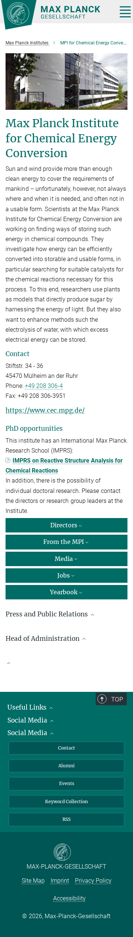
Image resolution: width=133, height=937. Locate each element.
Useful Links (27, 707)
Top (117, 699)
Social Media (28, 720)
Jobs (63, 575)
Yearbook (64, 592)
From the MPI (63, 541)
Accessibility (69, 898)
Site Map (33, 880)
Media (64, 558)
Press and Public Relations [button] (47, 614)
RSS (66, 819)
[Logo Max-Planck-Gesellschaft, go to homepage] (56, 15)
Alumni (66, 765)
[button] (66, 662)
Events (66, 783)
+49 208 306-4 (44, 385)
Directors (63, 525)
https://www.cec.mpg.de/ (45, 410)
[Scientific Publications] (66, 666)
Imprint (60, 880)
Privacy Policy (93, 880)
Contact (66, 748)
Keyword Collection (66, 801)
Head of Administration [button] (43, 638)
